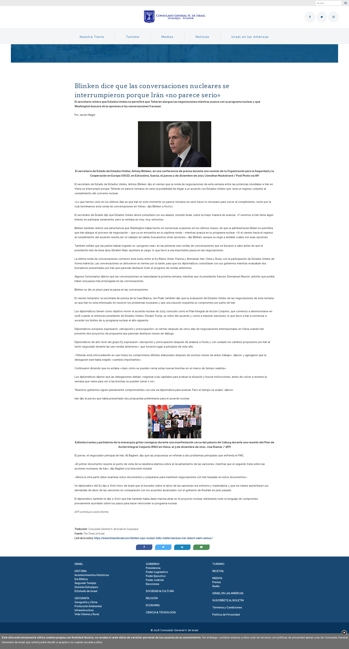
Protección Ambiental (88, 606)
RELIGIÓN (152, 598)
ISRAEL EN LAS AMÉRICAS (227, 593)
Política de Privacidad (226, 614)
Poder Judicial (155, 580)
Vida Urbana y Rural (87, 614)
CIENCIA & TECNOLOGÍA (161, 612)
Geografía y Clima (86, 602)
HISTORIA (81, 571)
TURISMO (218, 564)
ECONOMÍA (153, 605)
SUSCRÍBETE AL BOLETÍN (228, 600)
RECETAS (218, 571)
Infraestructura (84, 610)
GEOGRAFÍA (82, 598)
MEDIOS (217, 578)
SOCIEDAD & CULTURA (160, 591)
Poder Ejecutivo (156, 576)
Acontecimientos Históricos (92, 575)
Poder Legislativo (157, 572)
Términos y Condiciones (227, 607)
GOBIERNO (152, 564)
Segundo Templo (85, 583)
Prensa (216, 582)
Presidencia (153, 568)
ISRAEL (79, 564)
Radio (216, 586)
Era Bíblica (81, 579)
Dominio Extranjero (86, 587)
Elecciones (152, 584)
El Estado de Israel (86, 591)
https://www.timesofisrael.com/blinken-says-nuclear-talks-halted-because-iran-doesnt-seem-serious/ (153, 538)
